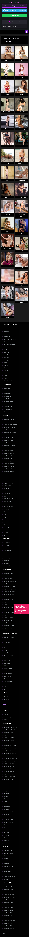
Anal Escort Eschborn (9, 468)
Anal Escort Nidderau (9, 750)
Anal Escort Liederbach (9, 729)
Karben (5, 519)
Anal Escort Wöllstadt (9, 928)
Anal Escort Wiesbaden (9, 920)
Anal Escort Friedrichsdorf (10, 573)
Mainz (5, 650)
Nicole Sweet (7, 248)
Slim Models (7, 548)
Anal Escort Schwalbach (9, 897)
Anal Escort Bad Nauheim (10, 432)
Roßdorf (6, 804)
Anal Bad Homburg (8, 429)
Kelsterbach (7, 524)
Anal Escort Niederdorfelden (10, 753)
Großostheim (7, 493)
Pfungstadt (6, 791)
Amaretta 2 (22, 251)
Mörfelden (6, 652)
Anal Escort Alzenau (8, 422)
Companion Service (8, 853)
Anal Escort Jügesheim (9, 604)
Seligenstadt (7, 814)
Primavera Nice (22, 163)
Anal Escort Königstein (9, 617)
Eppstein (6, 373)
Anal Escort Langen (8, 628)
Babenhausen (7, 336)
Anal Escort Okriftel (8, 774)
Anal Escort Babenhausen (10, 427)
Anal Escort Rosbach (9, 886)
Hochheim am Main (8, 506)
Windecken (6, 837)
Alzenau (6, 334)
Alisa (7, 300)
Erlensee (6, 375)
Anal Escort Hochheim (9, 594)
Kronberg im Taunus (9, 637)
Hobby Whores (7, 861)
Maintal (5, 647)
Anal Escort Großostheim (10, 581)
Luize (21, 94)
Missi (21, 77)
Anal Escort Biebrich (8, 440)
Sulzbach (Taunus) (8, 822)
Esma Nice (7, 197)
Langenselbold (7, 642)
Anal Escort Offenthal (9, 771)
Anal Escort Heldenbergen (10, 589)
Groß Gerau (6, 491)
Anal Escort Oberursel (9, 766)
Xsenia (7, 77)
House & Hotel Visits (8, 866)
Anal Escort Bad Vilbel (9, 437)
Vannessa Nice (7, 214)
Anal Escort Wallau (8, 912)
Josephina (22, 180)
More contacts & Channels (9, 26)
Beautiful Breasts (8, 560)
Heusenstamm (7, 504)
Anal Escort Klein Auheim (10, 615)
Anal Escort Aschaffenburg (10, 424)
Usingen (6, 824)
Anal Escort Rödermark (9, 781)
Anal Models (7, 388)
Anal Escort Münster (8, 743)
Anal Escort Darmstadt (9, 448)
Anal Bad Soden (8, 435)
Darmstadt (6, 357)
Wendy (7, 60)
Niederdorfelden (8, 668)
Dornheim (6, 362)
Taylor (22, 146)
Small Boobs (7, 558)
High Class (6, 858)
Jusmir (7, 94)
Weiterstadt (6, 832)
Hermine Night (22, 129)
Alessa (22, 285)
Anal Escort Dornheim (9, 453)
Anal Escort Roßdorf (8, 889)
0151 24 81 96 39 (15, 22)
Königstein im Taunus (9, 530)
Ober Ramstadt (7, 676)
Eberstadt (6, 367)
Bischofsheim (7, 352)
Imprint (5, 719)
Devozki (5, 933)
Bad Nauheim (7, 341)
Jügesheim (6, 517)
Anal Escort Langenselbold (10, 727)
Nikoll (21, 60)
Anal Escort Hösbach (9, 599)
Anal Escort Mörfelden (9, 737)
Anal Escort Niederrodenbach (11, 758)
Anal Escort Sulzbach (9, 907)
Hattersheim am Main (9, 498)
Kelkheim (6, 522)
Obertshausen (7, 678)
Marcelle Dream (7, 111)
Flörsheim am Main (8, 380)
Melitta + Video (7, 266)
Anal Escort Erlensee (9, 466)
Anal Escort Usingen (8, 910)
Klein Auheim (7, 527)
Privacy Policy (7, 717)
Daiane (7, 129)
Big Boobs (6, 563)
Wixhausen (6, 840)
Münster (6, 658)
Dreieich (6, 365)
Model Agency (7, 871)
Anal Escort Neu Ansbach (10, 745)
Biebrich (6, 349)
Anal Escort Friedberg (9, 474)
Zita (7, 180)
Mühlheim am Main (8, 655)
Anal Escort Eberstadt (9, 458)
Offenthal (6, 686)
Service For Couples (9, 401)
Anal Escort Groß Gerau (9, 578)
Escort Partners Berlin (9, 707)
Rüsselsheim (7, 806)
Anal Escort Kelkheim (9, 609)
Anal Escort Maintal (8, 732)
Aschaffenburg (7, 328)
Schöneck (6, 809)
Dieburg (6, 360)
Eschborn (6, 378)
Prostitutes (6, 874)
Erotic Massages (8, 411)
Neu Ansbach (7, 660)
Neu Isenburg (7, 663)
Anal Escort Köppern (9, 620)
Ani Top (22, 268)
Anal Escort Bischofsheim (10, 442)
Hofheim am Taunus (9, 509)
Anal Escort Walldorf (8, 915)
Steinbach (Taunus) (8, 817)
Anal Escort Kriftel (8, 622)
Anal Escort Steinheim (9, 905)
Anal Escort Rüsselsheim (10, 892)
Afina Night (22, 111)
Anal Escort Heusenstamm (10, 591)
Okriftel (5, 689)
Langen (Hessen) (8, 639)
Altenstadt (6, 331)
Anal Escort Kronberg (9, 625)
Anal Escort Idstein (8, 602)
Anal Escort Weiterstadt (9, 918)
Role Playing (7, 398)
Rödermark (6, 796)
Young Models (7, 696)
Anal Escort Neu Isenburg (10, 748)
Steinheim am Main (8, 819)
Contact (6, 714)
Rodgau (6, 798)
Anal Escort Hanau (8, 583)
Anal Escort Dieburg (8, 450)
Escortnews (6, 932)
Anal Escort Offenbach (9, 768)
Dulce (7, 163)
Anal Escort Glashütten (9, 576)
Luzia (7, 317)
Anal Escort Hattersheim (9, 586)
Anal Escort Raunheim (9, 779)
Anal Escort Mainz (8, 735)
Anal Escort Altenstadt (9, 419)
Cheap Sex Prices (8, 850)
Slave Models (7, 404)
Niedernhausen (7, 671)
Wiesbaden (6, 835)
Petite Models (7, 545)
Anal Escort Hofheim (9, 596)
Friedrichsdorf (7, 485)
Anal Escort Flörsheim (9, 471)
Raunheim (6, 793)
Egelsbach (6, 370)
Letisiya (7, 146)
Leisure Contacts (8, 868)
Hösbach (6, 511)
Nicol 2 (22, 233)
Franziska (22, 302)
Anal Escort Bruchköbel (9, 445)
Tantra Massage (8, 409)
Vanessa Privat (22, 197)
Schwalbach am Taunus (9, 811)
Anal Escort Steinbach (9, 902)
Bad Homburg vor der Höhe (10, 339)
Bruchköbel (6, 354)
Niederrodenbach (8, 673)
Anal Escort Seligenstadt (9, 899)
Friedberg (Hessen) (8, 483)
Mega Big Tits (7, 565)
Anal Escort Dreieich (9, 455)
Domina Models (7, 393)
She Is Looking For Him (9, 876)
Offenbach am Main (8, 684)
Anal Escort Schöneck (9, 894)
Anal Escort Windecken (9, 923)
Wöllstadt (6, 843)
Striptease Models (8, 406)
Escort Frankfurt (14, 2)
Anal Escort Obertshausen (10, 763)
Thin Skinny (7, 542)
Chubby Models (7, 550)
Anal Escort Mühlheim (9, 740)
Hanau (5, 496)
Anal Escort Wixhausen (9, 925)
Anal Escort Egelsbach (9, 461)
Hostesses (6, 863)
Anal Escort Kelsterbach (9, 612)
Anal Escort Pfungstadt (9, 776)
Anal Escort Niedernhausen (10, 756)
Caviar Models (7, 396)
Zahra (7, 231)
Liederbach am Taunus (9, 645)
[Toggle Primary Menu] (26, 31)
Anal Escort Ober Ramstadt (10, 761)
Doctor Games (7, 391)
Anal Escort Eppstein (9, 463)
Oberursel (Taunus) (8, 681)
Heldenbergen (7, 501)
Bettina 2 (7, 283)
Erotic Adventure (8, 855)
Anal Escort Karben (8, 607)
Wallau (5, 827)
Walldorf (6, 830)
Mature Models (7, 699)
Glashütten (6, 488)
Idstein (5, 514)
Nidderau (6, 665)
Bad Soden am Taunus (9, 344)
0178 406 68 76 (15, 15)
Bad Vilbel (6, 347)
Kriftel (5, 535)
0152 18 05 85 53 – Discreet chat (16, 10)
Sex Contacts (7, 879)
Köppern (6, 532)
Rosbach (6, 801)
